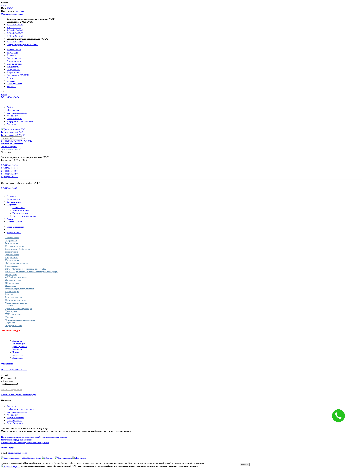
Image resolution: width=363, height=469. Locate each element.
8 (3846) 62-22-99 (15, 36)
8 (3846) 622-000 (15, 41)
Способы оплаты (15, 423)
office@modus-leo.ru (17, 452)
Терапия (9, 305)
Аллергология (12, 237)
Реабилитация (12, 291)
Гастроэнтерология (14, 246)
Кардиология (11, 257)
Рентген (9, 294)
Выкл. (23, 11)
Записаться (6, 143)
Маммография (12, 266)
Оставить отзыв (14, 83)
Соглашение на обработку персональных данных (25, 442)
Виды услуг (12, 52)
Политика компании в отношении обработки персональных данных (34, 437)
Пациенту (11, 204)
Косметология (12, 260)
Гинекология (11, 251)
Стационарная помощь (16, 302)
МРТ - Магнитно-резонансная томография (25, 268)
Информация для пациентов (20, 409)
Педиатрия (10, 285)
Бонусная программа (17, 113)
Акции (10, 78)
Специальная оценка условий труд (18, 394)
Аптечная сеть (14, 61)
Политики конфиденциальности (123, 465)
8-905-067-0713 (14, 27)
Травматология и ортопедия (18, 308)
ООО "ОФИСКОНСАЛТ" (14, 369)
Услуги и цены (14, 72)
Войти (4, 94)
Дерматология (12, 254)
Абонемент (12, 115)
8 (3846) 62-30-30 (15, 24)
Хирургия (10, 322)
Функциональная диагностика (20, 319)
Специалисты (13, 69)
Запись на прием (9, 146)
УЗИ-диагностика (14, 314)
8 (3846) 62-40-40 (15, 30)
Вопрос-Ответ (14, 49)
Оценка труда (7, 447)
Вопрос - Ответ (14, 221)
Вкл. (17, 11)
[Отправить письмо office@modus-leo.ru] (21, 458)
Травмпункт (11, 311)
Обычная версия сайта (12, 13)
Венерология (11, 243)
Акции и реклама (15, 417)
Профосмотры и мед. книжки (19, 288)
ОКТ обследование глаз (16, 277)
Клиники (11, 55)
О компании (7, 363)
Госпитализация (14, 118)
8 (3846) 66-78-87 (15, 33)
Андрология (11, 240)
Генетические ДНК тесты (17, 249)
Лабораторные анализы (16, 263)
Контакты (11, 86)
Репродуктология (13, 297)
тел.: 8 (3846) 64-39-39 (11, 389)
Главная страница (15, 226)
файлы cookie (67, 463)
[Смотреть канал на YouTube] (79, 458)
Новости (11, 80)
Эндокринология (13, 325)
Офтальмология (13, 283)
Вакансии (11, 124)
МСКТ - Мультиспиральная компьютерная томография (31, 271)
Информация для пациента (20, 121)
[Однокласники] (63, 458)
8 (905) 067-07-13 (9, 176)
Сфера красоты (14, 58)
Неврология (11, 274)
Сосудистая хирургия (15, 300)
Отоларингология (14, 280)
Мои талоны (13, 110)
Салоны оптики (14, 63)
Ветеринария (13, 66)
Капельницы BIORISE (18, 75)
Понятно (244, 464)
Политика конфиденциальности (16, 439)
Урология (9, 317)
